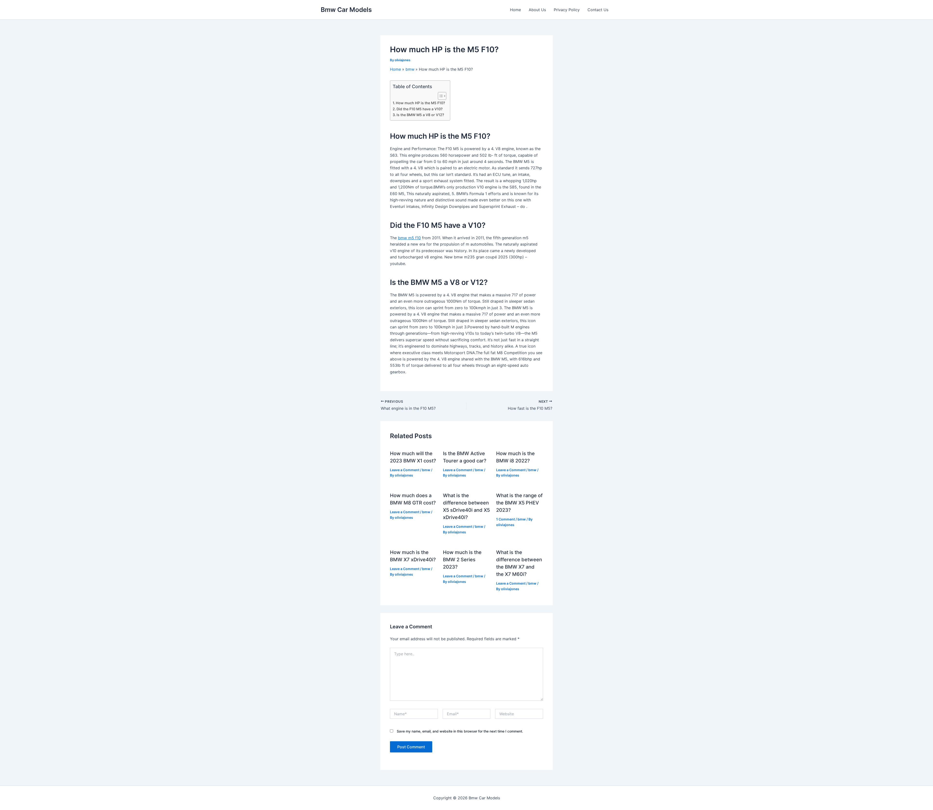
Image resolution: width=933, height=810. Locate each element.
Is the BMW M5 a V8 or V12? (420, 115)
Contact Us (597, 9)
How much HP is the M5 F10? (420, 103)
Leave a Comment (404, 470)
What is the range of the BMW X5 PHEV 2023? (519, 503)
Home (515, 9)
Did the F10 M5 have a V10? (420, 109)
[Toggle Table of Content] (439, 96)
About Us (537, 9)
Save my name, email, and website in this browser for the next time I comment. (460, 731)
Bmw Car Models (346, 9)
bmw (426, 470)
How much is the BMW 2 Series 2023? (462, 559)
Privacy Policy (567, 9)
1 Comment (505, 519)
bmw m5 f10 (409, 237)
